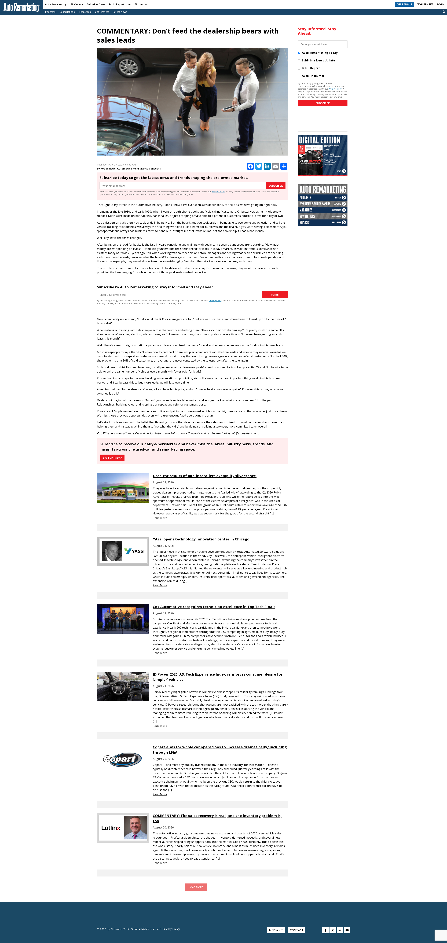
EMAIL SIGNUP (405, 4)
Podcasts (50, 11)
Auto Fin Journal (137, 4)
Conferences (102, 11)
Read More (160, 517)
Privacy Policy (218, 191)
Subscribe (276, 185)
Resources (85, 11)
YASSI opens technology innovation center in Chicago (201, 539)
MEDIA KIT (276, 930)
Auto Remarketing (56, 4)
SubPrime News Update (318, 60)
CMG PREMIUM (425, 4)
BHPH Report (116, 4)
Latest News (120, 11)
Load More (196, 887)
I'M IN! (275, 294)
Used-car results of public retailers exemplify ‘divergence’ (205, 475)
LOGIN (440, 4)
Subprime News (96, 4)
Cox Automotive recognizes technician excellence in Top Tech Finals (214, 606)
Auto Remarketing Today (320, 53)
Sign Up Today (112, 457)
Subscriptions (67, 11)
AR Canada (77, 4)
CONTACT (296, 930)
